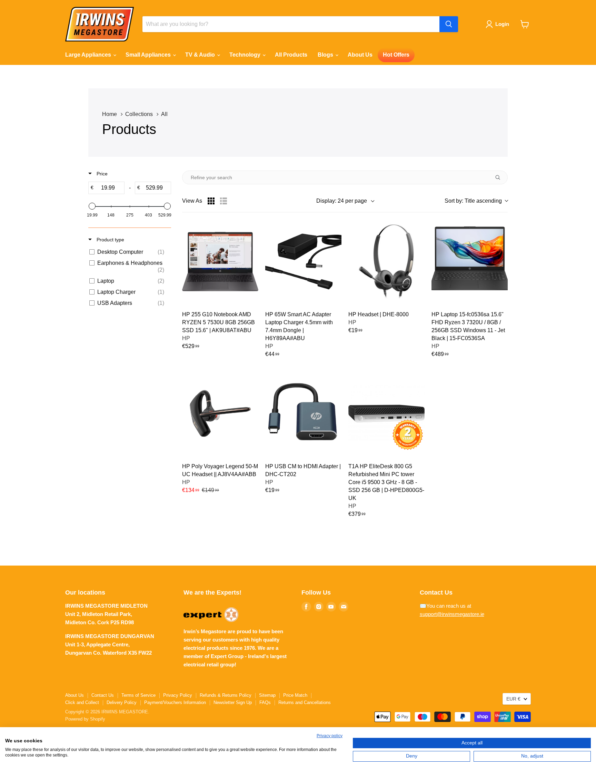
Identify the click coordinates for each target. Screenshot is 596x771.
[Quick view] (249, 233)
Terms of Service (138, 695)
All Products (291, 55)
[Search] (448, 24)
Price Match (295, 695)
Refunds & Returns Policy (225, 695)
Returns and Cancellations (304, 702)
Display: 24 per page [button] (341, 201)
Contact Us (102, 695)
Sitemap (267, 695)
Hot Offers (396, 55)
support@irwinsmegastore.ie (452, 614)
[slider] (92, 206)
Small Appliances (149, 55)
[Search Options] (500, 177)
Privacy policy (329, 735)
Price (101, 173)
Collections (139, 114)
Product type (109, 239)
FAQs (265, 702)
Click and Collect (82, 702)
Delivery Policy (122, 702)
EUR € (513, 699)
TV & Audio (200, 55)
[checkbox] (128, 252)
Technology (245, 55)
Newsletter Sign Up (232, 702)
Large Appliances (88, 55)
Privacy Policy (177, 695)
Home (109, 114)
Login (502, 24)
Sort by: (473, 201)
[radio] (211, 200)
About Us (360, 55)
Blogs (326, 55)
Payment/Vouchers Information (175, 702)
